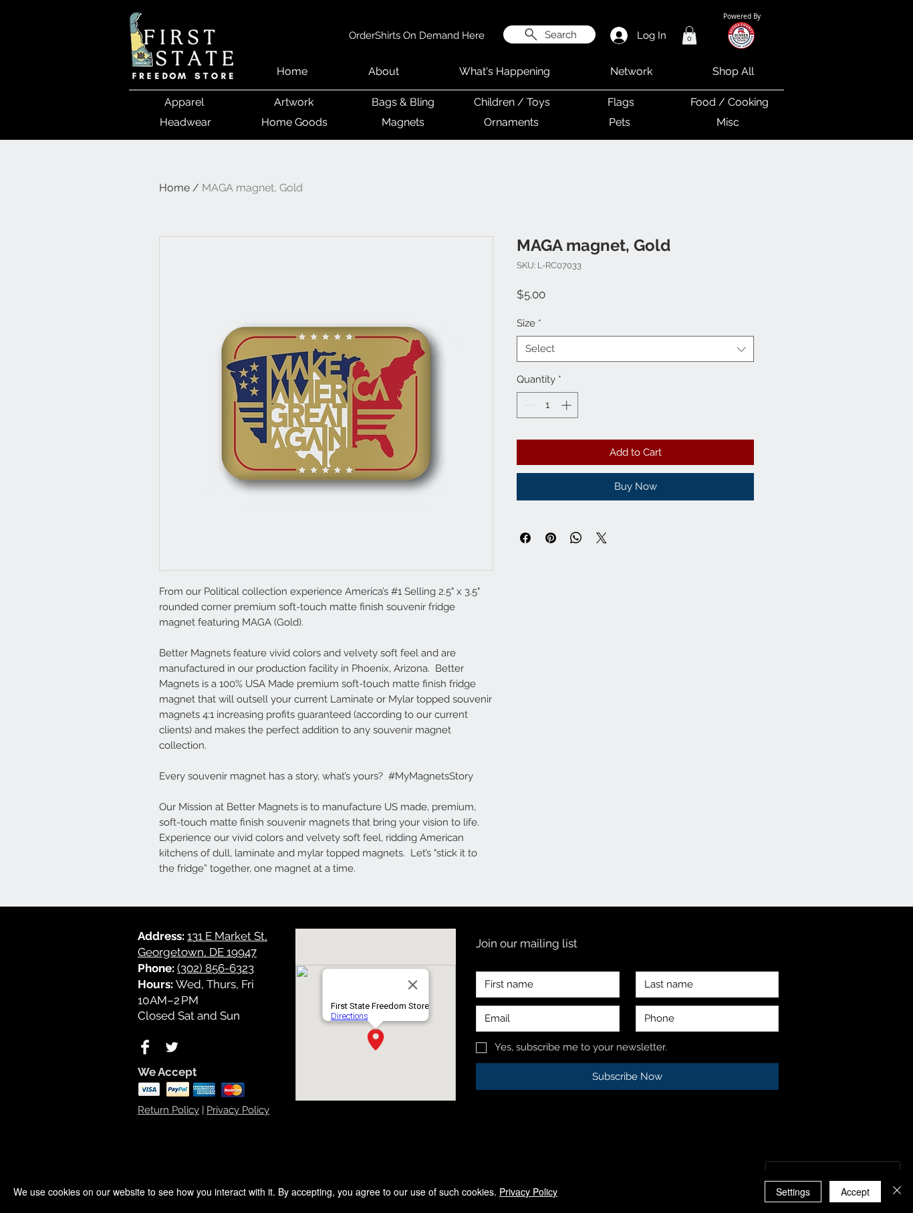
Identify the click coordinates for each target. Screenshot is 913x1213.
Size (529, 323)
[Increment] (568, 405)
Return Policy (168, 1110)
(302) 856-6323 (215, 968)
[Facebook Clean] (145, 1047)
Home (174, 187)
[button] (689, 35)
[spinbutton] (548, 405)
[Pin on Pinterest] (551, 538)
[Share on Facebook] (525, 538)
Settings (793, 1191)
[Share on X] (602, 538)
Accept (855, 1191)
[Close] (897, 1191)
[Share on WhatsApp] (576, 538)
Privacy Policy (238, 1110)
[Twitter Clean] (171, 1047)
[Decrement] (528, 405)
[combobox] (635, 349)
